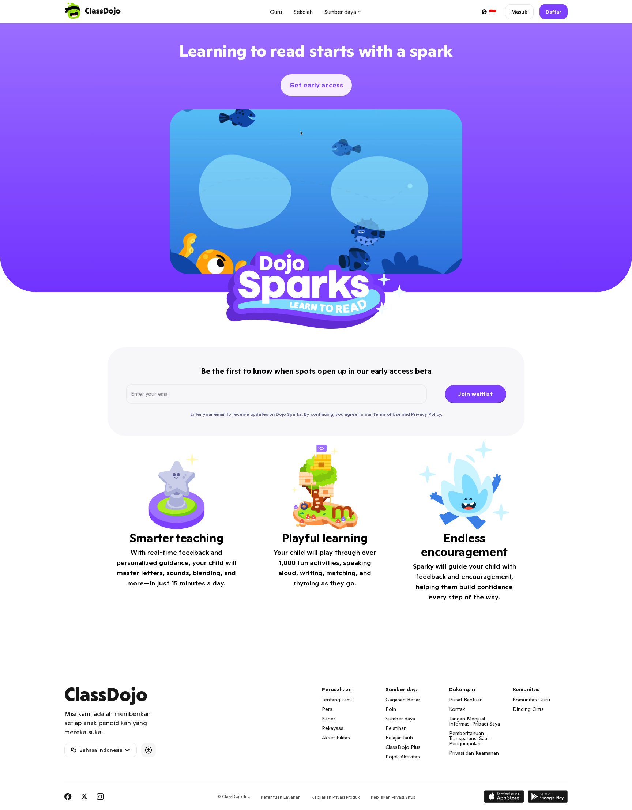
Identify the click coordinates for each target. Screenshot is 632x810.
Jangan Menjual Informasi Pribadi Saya (474, 721)
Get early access (316, 85)
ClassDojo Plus (403, 747)
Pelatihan (396, 728)
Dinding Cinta (528, 709)
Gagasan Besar (402, 699)
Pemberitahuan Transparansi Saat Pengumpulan (469, 738)
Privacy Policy (426, 414)
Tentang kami (337, 699)
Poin (390, 709)
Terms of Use (387, 414)
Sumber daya (400, 718)
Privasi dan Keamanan (474, 753)
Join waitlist (475, 394)
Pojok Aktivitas (402, 756)
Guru (276, 11)
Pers (327, 709)
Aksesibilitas (336, 737)
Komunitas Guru (531, 699)
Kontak (457, 709)
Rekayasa (332, 728)
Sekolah (303, 11)
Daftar (553, 11)
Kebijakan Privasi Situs (393, 797)
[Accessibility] (148, 750)
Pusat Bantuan (466, 699)
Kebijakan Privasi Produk (336, 797)
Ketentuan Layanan (281, 797)
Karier (328, 718)
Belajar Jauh (399, 737)
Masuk (519, 11)
